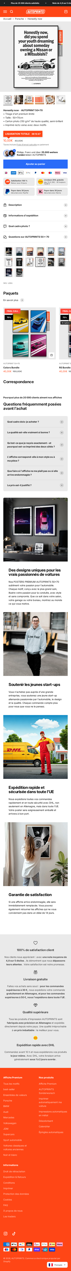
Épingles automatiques (51, 1132)
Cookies (7, 1199)
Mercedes (8, 1117)
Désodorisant (46, 1120)
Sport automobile (12, 1140)
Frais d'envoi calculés (27, 144)
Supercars (8, 1134)
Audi (5, 1111)
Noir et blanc (10, 1154)
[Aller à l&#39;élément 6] (60, 100)
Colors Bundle (11, 367)
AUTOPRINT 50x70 (11, 363)
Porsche (19, 18)
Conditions (9, 1182)
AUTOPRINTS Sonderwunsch (47, 1091)
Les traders (9, 1216)
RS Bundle (65, 367)
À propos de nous (12, 1210)
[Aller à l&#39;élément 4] (39, 100)
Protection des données (16, 1193)
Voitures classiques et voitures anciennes (15, 1147)
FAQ (5, 1205)
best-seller (9, 1089)
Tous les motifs (11, 1083)
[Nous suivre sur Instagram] (5, 1233)
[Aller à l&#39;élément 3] (29, 100)
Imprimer (8, 1188)
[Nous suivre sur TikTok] (14, 1233)
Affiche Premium (47, 1083)
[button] (9, 251)
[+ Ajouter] (51, 355)
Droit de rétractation (14, 1171)
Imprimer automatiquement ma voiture (50, 1102)
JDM (5, 1128)
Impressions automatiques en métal (53, 1113)
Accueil (7, 18)
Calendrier (44, 1126)
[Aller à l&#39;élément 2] (18, 100)
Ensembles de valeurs (15, 1095)
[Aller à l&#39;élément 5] (50, 100)
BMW (6, 1106)
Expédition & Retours (14, 1177)
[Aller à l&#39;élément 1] (8, 100)
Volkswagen (9, 1123)
